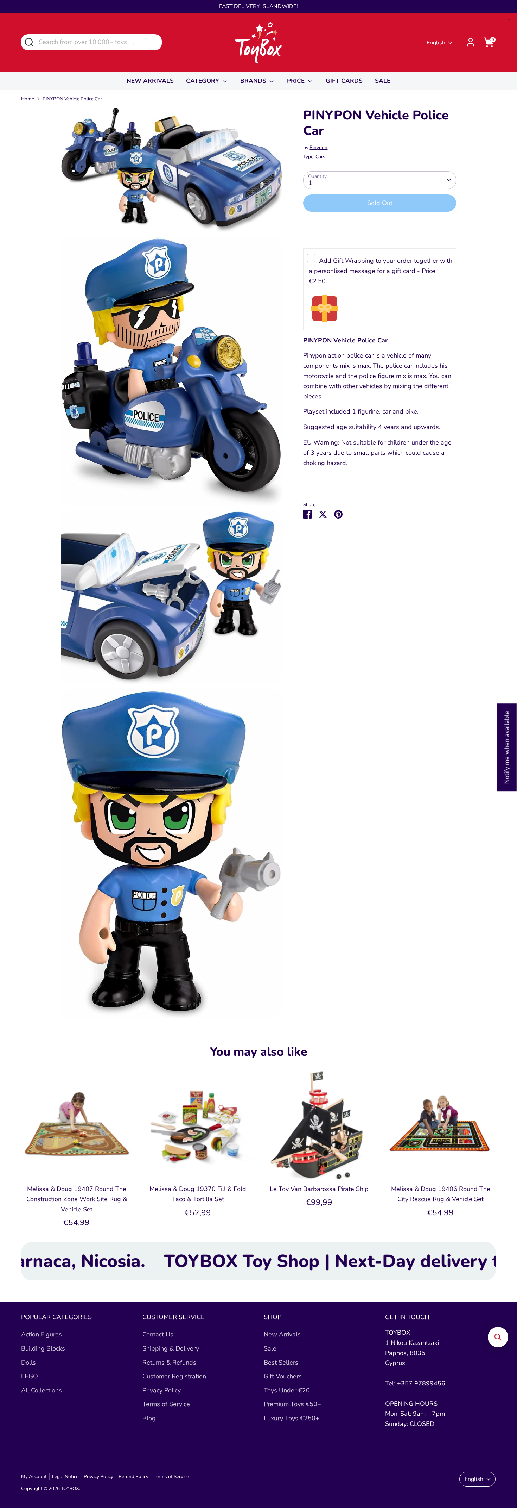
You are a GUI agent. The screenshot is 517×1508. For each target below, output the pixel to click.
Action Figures (41, 1334)
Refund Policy (133, 1476)
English (436, 42)
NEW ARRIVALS (150, 81)
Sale (270, 1348)
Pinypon (318, 147)
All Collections (41, 1390)
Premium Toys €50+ (292, 1404)
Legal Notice (65, 1476)
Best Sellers (281, 1362)
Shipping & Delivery (170, 1348)
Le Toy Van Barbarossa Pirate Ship (319, 1189)
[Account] (471, 42)
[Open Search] (28, 41)
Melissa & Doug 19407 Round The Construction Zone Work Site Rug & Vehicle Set (76, 1199)
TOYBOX (70, 1488)
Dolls (28, 1362)
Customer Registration (174, 1376)
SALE (382, 81)
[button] (498, 1337)
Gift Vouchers (283, 1376)
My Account (34, 1476)
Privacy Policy (161, 1390)
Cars (320, 156)
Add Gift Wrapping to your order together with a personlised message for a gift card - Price (380, 270)
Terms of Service (166, 1404)
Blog (149, 1418)
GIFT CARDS (344, 81)
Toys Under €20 (287, 1390)
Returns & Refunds (169, 1362)
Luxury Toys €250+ (291, 1418)
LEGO (29, 1376)
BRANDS (254, 81)
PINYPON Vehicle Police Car (72, 98)
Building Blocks (43, 1348)
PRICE (296, 81)
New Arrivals (282, 1334)
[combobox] (91, 42)
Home (27, 98)
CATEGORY (203, 81)
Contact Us (157, 1334)
